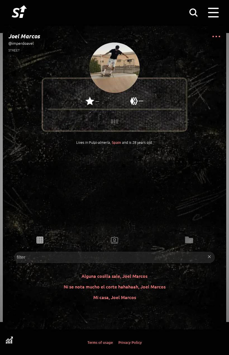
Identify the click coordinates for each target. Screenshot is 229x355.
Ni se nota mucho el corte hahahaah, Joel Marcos (115, 286)
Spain (116, 142)
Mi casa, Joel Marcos (114, 297)
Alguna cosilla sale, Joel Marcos (114, 276)
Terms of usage (100, 342)
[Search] (193, 12)
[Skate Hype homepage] (19, 21)
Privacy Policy (130, 342)
